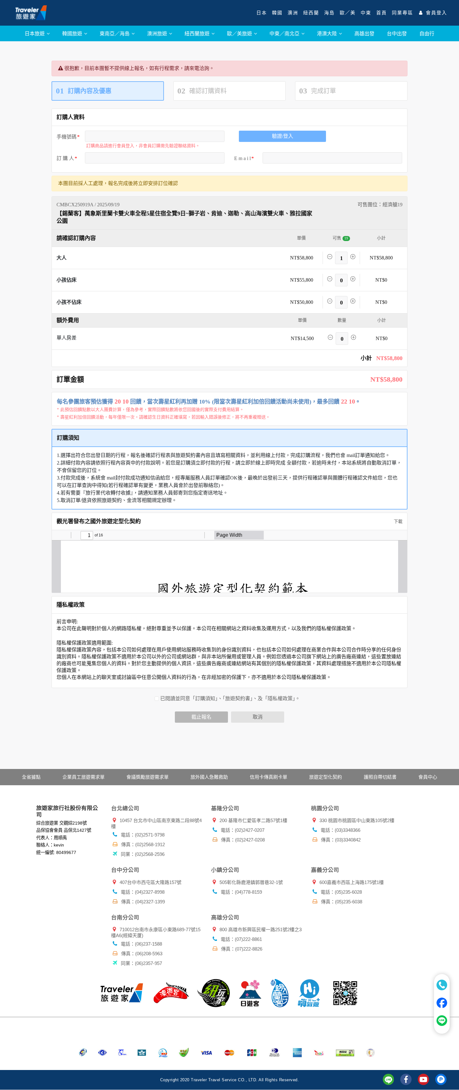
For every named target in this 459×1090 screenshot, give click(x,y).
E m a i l (242, 158)
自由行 (426, 33)
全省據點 (31, 777)
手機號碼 (66, 136)
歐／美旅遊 (240, 33)
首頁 (381, 12)
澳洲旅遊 (157, 33)
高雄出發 (364, 33)
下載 (397, 521)
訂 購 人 (65, 158)
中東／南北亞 (285, 33)
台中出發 (397, 33)
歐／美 (348, 12)
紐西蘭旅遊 (198, 33)
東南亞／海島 (115, 33)
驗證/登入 (282, 136)
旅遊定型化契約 (325, 777)
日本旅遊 (35, 33)
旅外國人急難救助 (209, 777)
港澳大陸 (327, 33)
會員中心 (427, 777)
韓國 (277, 12)
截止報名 (201, 717)
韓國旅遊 (72, 33)
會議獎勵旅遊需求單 (147, 777)
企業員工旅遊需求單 (83, 777)
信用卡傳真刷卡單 (268, 777)
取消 (258, 717)
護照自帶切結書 (380, 777)
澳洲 (293, 12)
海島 (329, 12)
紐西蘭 (311, 12)
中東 (366, 12)
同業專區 (402, 12)
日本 (261, 12)
